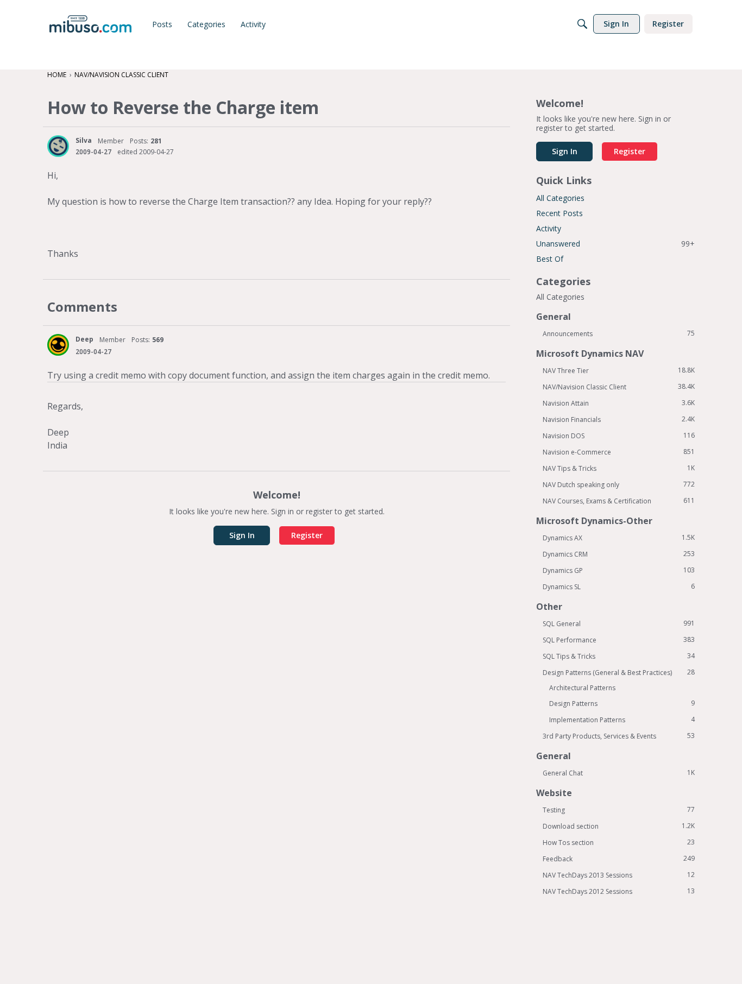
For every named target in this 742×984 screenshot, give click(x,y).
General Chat (619, 773)
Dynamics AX (619, 538)
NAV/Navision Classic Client (619, 387)
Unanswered (615, 243)
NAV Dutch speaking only (619, 484)
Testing (619, 810)
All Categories (560, 198)
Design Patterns (622, 703)
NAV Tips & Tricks (619, 468)
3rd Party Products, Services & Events (619, 736)
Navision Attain (619, 403)
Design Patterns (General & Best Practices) (619, 672)
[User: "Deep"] (58, 345)
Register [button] (307, 535)
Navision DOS (619, 435)
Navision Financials (619, 419)
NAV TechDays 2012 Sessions (619, 891)
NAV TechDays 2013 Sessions (619, 875)
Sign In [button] (242, 535)
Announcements (619, 333)
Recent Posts (559, 213)
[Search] (582, 24)
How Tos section (619, 842)
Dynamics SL (619, 586)
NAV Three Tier (619, 370)
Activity (548, 228)
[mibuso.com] (90, 24)
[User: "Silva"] (58, 146)
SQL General (619, 623)
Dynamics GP (619, 570)
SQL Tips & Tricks (619, 656)
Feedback (619, 858)
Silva (84, 140)
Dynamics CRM (619, 554)
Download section (619, 826)
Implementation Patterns (622, 719)
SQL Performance (619, 640)
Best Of (549, 259)
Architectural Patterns (582, 688)
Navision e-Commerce (619, 452)
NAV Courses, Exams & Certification (619, 501)
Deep (84, 339)
